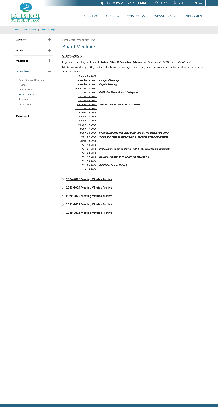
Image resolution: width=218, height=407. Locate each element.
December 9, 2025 (87, 112)
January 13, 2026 (87, 116)
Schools (112, 15)
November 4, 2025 (87, 104)
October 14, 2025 (87, 92)
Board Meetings (27, 94)
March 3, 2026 (89, 136)
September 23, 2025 (86, 88)
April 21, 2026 (89, 149)
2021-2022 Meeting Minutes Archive (89, 204)
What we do (136, 15)
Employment (194, 15)
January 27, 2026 (87, 120)
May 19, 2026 (89, 161)
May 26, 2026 (89, 165)
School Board (164, 15)
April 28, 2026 (89, 153)
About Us (90, 15)
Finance (23, 85)
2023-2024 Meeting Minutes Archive (89, 187)
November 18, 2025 (86, 108)
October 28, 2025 (87, 96)
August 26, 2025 (88, 76)
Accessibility (25, 89)
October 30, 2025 (87, 100)
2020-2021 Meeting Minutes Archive (89, 212)
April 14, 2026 (89, 145)
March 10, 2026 (88, 140)
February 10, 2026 (87, 124)
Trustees (23, 99)
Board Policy (25, 104)
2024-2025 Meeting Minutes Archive (89, 179)
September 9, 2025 (86, 80)
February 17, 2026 (87, 128)
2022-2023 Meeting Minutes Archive (89, 196)
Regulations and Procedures (33, 80)
